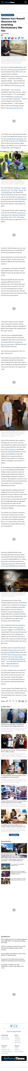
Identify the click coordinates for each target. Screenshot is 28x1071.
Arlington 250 (20, 197)
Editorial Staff (4, 1053)
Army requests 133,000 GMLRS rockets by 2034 (17, 864)
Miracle (21, 190)
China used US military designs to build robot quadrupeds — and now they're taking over (12, 859)
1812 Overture (14, 666)
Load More (14, 835)
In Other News (5, 707)
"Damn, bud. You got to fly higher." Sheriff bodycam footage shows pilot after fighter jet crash (18, 872)
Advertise (3, 1047)
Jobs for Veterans (19, 1051)
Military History (7, 15)
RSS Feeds (17, 1040)
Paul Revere (11, 449)
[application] (14, 850)
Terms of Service (5, 1039)
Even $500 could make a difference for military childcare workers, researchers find (13, 826)
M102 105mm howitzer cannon (17, 654)
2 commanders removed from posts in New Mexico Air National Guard (13, 954)
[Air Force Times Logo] (10, 2)
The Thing (14, 190)
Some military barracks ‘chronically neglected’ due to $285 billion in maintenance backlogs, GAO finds (14, 940)
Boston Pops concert (15, 650)
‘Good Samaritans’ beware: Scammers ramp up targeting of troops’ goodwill (13, 776)
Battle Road (17, 612)
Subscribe (17, 1037)
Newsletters (17, 1039)
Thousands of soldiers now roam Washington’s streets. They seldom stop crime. (12, 966)
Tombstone (17, 188)
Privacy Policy (4, 1037)
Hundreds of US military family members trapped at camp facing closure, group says (13, 960)
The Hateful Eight (7, 192)
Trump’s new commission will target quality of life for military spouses (14, 751)
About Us (17, 1049)
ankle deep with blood (8, 563)
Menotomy (17, 99)
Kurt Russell (15, 69)
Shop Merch (18, 1042)
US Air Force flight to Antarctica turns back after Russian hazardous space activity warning (13, 948)
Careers (17, 1047)
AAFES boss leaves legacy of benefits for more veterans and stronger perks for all (12, 725)
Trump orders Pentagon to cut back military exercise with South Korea (18, 879)
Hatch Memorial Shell (7, 652)
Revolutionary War (19, 85)
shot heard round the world (14, 108)
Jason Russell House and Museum (13, 139)
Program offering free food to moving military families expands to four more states (14, 801)
